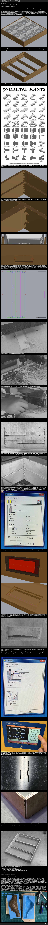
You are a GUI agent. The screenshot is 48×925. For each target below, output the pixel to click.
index (45, 924)
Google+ (12, 6)
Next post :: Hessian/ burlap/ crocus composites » (10, 885)
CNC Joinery (4, 868)
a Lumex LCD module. (33, 232)
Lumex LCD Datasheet (6, 869)
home (2, 924)
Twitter (3, 6)
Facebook (7, 6)
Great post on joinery (6, 870)
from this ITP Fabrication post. (12, 84)
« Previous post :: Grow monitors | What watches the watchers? (13, 876)
